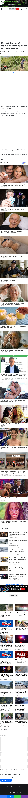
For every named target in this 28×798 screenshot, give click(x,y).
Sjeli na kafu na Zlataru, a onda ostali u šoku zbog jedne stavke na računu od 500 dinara (18, 534)
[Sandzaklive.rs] (14, 9)
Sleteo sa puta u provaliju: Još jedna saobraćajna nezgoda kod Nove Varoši (6, 661)
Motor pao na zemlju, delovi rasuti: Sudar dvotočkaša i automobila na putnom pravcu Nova (6, 691)
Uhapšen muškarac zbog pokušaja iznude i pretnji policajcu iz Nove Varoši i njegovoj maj (20, 691)
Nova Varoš (14, 595)
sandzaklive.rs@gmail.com (9, 788)
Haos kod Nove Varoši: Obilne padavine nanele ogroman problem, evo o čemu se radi (18, 542)
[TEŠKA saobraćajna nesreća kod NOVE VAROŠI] (21, 654)
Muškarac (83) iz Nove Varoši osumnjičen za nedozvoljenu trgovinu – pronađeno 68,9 (20, 646)
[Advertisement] (14, 26)
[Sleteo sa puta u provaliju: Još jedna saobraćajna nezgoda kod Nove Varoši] (6, 654)
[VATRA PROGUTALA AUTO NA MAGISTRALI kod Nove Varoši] (21, 669)
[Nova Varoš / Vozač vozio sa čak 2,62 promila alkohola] (21, 623)
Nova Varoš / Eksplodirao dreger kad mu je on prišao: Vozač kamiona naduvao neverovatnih (6, 646)
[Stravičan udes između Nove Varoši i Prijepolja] (21, 607)
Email (2, 758)
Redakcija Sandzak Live (6, 51)
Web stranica (3, 763)
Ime (1, 752)
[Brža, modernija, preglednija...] (14, 588)
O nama (17, 788)
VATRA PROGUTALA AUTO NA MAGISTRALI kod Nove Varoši (21, 675)
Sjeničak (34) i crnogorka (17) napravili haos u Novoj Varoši (21, 722)
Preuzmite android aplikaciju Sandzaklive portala (14, 584)
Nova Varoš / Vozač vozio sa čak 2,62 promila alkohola (21, 629)
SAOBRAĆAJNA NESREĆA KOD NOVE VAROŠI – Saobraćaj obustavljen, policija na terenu (17, 576)
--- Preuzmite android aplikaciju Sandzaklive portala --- (14, 72)
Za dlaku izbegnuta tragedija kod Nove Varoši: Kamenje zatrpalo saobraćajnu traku (18, 568)
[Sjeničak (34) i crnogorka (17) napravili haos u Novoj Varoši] (21, 716)
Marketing (22, 788)
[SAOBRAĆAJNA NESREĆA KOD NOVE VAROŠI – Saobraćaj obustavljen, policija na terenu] (4, 576)
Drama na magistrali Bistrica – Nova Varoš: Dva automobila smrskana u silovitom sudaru (6, 630)
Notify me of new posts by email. (9, 777)
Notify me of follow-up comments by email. (11, 774)
